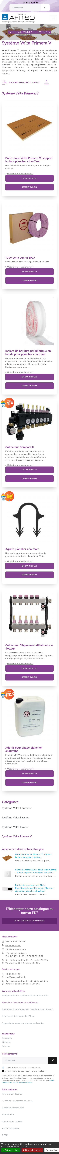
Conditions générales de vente (17, 1101)
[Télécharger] (46, 82)
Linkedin (6, 1042)
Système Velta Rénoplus (17, 808)
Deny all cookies (33, 1150)
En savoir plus (29, 178)
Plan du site (8, 1114)
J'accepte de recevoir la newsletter (22, 1067)
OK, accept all (11, 1150)
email (52, 1080)
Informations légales (12, 1094)
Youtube (6, 1046)
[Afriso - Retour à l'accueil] (20, 15)
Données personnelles (13, 1108)
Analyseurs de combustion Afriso (18, 1016)
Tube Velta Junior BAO (20, 257)
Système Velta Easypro (16, 817)
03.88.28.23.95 (30, 3)
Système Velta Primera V (17, 836)
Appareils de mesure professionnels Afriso (23, 1023)
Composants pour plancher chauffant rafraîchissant (27, 1009)
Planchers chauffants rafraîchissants (20, 1002)
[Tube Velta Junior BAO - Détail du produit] (29, 228)
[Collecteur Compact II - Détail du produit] (29, 422)
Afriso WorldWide (10, 1128)
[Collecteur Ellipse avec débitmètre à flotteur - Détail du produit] (29, 615)
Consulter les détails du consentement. (17, 1082)
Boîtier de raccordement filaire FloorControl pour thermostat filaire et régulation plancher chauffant (34, 888)
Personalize (51, 1150)
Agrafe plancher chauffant (22, 549)
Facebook (7, 1038)
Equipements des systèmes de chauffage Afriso (25, 995)
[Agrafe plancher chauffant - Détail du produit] (29, 519)
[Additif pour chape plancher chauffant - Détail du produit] (29, 718)
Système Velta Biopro (15, 827)
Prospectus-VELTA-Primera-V (24, 82)
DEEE (5, 1135)
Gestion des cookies (12, 1121)
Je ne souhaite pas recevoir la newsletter (26, 1071)
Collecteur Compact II (19, 447)
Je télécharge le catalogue (29, 921)
